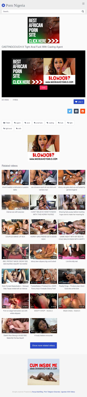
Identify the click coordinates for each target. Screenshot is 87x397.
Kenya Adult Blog (37, 392)
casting (51, 123)
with (19, 128)
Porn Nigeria (15, 5)
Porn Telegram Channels (52, 392)
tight (70, 123)
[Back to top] (81, 390)
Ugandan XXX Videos (68, 392)
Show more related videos (43, 345)
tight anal (8, 128)
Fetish (7, 123)
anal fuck (39, 123)
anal (28, 123)
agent (18, 123)
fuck (61, 123)
